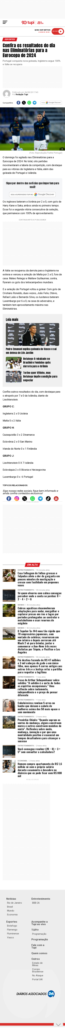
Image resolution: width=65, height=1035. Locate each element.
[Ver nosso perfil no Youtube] (56, 500)
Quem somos (39, 953)
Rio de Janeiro (14, 902)
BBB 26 (36, 902)
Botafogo (12, 925)
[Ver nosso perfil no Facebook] (8, 500)
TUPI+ (35, 929)
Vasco (10, 937)
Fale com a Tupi (37, 946)
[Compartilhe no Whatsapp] (29, 103)
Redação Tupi (22, 94)
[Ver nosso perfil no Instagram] (16, 500)
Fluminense (13, 933)
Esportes (11, 921)
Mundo (10, 910)
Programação (39, 933)
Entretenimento (40, 898)
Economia (12, 914)
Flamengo (12, 929)
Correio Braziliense (37, 970)
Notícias (11, 898)
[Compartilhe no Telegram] (34, 103)
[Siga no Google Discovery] (51, 103)
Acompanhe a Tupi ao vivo (39, 923)
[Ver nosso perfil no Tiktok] (48, 500)
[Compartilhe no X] (24, 103)
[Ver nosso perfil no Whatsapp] (32, 500)
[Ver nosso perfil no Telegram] (40, 500)
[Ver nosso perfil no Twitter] (24, 500)
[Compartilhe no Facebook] (18, 103)
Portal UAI (37, 979)
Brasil (10, 906)
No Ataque (37, 975)
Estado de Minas (37, 964)
